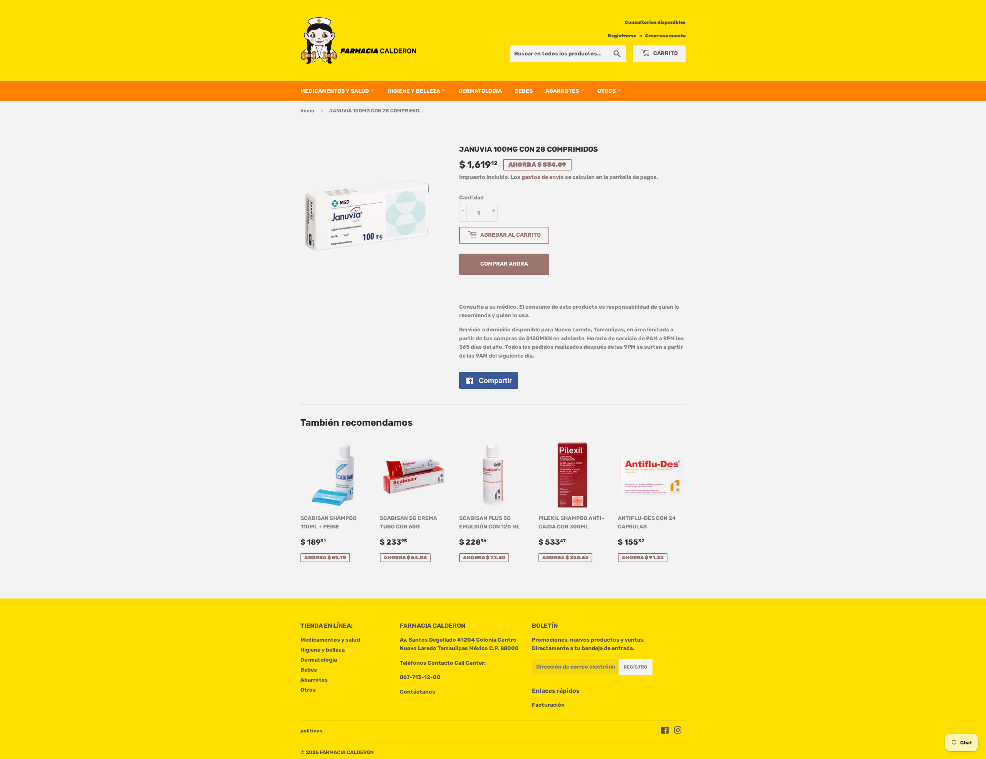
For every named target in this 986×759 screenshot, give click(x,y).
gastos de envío (543, 177)
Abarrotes (562, 91)
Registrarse (622, 35)
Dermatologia (480, 91)
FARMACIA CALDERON (347, 752)
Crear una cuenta (665, 35)
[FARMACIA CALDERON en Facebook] (665, 731)
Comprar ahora (504, 264)
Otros (607, 91)
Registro (635, 667)
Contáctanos (417, 692)
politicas (311, 731)
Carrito (665, 53)
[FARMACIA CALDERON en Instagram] (678, 731)
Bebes (524, 91)
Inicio (307, 111)
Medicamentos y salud (335, 91)
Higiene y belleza (414, 91)
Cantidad (471, 197)
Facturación (548, 705)
